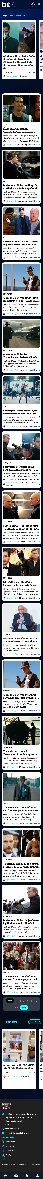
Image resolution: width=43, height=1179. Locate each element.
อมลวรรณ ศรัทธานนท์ (14, 1076)
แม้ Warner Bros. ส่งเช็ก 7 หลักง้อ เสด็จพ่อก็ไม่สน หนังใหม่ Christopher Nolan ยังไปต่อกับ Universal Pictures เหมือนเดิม (19, 62)
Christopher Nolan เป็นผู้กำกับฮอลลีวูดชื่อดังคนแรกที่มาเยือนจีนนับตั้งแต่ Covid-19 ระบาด (21, 923)
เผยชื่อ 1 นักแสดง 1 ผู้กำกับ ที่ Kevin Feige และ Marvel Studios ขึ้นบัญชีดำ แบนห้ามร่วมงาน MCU (21, 244)
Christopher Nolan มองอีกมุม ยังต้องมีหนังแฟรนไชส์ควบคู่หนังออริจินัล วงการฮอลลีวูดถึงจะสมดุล (21, 188)
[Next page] (24, 1007)
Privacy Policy (36, 1165)
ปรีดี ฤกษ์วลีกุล (12, 313)
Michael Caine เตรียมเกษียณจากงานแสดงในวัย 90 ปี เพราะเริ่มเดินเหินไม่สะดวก (20, 641)
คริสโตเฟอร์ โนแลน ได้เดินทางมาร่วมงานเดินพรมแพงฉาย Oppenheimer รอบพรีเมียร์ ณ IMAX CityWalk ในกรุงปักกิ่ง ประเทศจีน (21, 930)
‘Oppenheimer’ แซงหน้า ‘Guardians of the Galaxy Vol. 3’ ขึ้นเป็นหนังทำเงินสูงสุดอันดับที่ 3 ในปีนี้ (21, 755)
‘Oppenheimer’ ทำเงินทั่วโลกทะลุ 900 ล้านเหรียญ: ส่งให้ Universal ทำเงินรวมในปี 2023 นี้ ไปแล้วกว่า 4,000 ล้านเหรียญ (21, 699)
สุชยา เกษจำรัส (12, 879)
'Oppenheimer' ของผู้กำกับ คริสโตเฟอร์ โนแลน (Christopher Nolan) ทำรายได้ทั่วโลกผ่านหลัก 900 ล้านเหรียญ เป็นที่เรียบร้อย (20, 704)
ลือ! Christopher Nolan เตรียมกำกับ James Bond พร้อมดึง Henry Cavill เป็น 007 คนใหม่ (21, 469)
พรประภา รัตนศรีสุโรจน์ (14, 482)
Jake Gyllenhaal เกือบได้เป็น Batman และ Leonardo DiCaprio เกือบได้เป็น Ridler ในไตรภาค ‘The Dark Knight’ (20, 586)
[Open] (38, 4)
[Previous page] (10, 1000)
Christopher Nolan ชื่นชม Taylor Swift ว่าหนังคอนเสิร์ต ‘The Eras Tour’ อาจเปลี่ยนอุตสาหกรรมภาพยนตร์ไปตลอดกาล (20, 415)
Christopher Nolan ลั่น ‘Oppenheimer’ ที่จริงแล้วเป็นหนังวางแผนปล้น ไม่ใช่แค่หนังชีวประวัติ (20, 357)
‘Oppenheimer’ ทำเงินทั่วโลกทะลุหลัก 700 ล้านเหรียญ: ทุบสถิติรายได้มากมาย (21, 979)
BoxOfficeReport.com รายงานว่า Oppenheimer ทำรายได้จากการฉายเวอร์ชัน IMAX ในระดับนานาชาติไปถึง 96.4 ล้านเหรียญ (21, 307)
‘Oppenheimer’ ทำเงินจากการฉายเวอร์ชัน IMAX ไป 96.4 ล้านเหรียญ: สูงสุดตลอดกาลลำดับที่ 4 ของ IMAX (21, 300)
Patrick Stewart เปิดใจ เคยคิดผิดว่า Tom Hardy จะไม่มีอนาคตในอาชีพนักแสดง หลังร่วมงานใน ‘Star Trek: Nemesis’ (21, 530)
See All (33, 1022)
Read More (27, 72)
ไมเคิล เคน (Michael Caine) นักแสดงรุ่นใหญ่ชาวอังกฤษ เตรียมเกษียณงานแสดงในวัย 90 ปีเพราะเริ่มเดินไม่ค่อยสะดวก (21, 648)
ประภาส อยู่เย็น (12, 76)
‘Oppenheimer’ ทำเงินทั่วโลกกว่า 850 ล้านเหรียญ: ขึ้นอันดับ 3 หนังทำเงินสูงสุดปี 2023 (20, 810)
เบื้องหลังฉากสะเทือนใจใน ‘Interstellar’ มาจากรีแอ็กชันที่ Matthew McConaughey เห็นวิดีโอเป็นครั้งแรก (21, 133)
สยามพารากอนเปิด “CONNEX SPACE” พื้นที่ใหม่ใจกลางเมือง (18, 1067)
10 (16, 1007)
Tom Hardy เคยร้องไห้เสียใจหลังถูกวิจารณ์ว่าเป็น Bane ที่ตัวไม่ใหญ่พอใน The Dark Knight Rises (21, 866)
